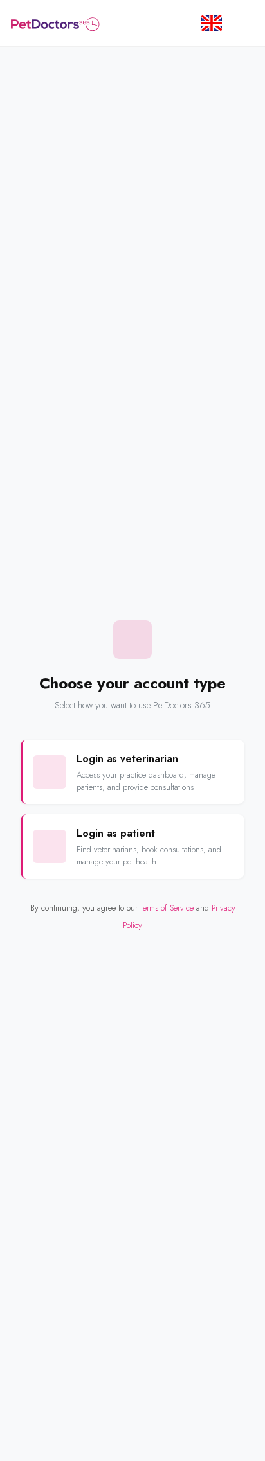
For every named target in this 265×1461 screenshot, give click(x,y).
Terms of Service (167, 908)
